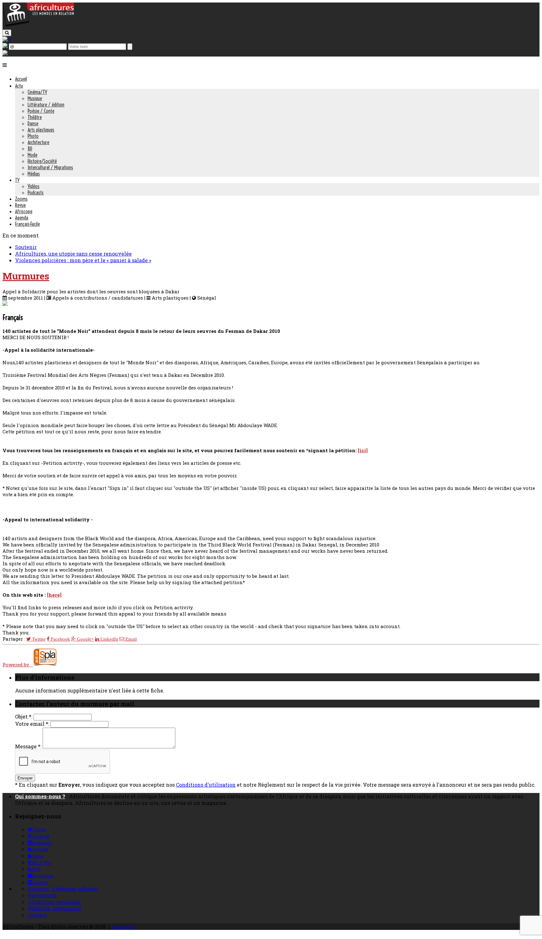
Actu (19, 86)
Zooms (21, 199)
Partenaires (42, 895)
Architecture (38, 142)
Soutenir (26, 247)
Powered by (18, 664)
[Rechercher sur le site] (7, 33)
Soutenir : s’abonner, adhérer (63, 888)
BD (30, 148)
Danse (33, 123)
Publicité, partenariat (54, 908)
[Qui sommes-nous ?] (5, 53)
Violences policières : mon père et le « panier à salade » (83, 260)
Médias (34, 174)
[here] (54, 595)
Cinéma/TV (37, 92)
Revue (20, 205)
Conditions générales (54, 901)
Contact (37, 915)
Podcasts (36, 192)
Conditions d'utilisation (206, 784)
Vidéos (34, 186)
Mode (32, 155)
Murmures (26, 276)
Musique (35, 98)
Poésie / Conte (41, 111)
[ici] (363, 450)
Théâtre (35, 117)
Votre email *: (32, 723)
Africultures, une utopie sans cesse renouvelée (73, 253)
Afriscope (23, 211)
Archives (124, 926)
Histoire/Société (42, 161)
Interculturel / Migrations (50, 167)
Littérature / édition (46, 104)
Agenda (21, 217)
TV (17, 180)
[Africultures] (38, 25)
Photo (33, 136)
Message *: (28, 746)
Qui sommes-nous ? (40, 796)
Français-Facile (27, 224)
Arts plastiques (41, 130)
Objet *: (23, 716)
